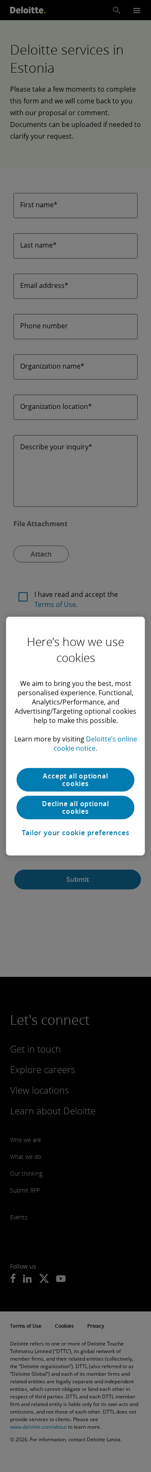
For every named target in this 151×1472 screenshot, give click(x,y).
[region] (75, 736)
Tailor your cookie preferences (76, 832)
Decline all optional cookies (75, 807)
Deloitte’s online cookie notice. (95, 743)
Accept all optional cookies (75, 779)
